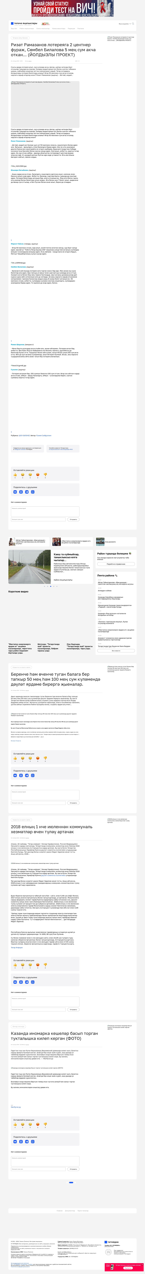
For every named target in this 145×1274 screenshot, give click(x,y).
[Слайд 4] (53, 586)
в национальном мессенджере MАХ (61, 449)
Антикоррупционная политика (20, 1263)
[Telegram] (27, 492)
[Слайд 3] (50, 586)
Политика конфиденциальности (20, 1266)
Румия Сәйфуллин (43, 435)
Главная (60, 1211)
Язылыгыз (128, 1268)
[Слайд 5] (56, 586)
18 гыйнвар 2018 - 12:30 (16, 1044)
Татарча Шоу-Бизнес (20, 38)
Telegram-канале (20, 449)
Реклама (80, 28)
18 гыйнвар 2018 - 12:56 (16, 61)
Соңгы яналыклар (43, 28)
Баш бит (14, 28)
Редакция (71, 28)
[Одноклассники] (21, 492)
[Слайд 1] (44, 586)
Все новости (116, 651)
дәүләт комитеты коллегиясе (53, 875)
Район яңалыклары (27, 28)
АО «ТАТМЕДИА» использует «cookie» (22, 1264)
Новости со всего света (21, 667)
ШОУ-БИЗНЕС (24, 435)
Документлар (70, 1211)
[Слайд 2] (47, 586)
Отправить (73, 519)
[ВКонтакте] (15, 492)
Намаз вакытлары (58, 28)
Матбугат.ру (16, 1107)
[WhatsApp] (32, 492)
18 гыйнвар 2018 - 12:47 (16, 690)
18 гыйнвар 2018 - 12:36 (16, 837)
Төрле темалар (82, 1211)
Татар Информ (17, 947)
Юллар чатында (18, 1026)
